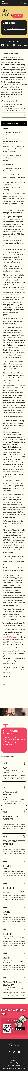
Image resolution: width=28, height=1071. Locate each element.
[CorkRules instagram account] (9, 1052)
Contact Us (14, 1060)
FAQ (14, 1057)
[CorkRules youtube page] (19, 1052)
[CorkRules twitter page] (14, 1052)
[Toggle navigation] (21, 3)
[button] (14, 123)
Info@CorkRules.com (9, 637)
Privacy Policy (14, 1063)
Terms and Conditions (14, 1065)
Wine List (18, 16)
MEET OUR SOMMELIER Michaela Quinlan (12, 115)
